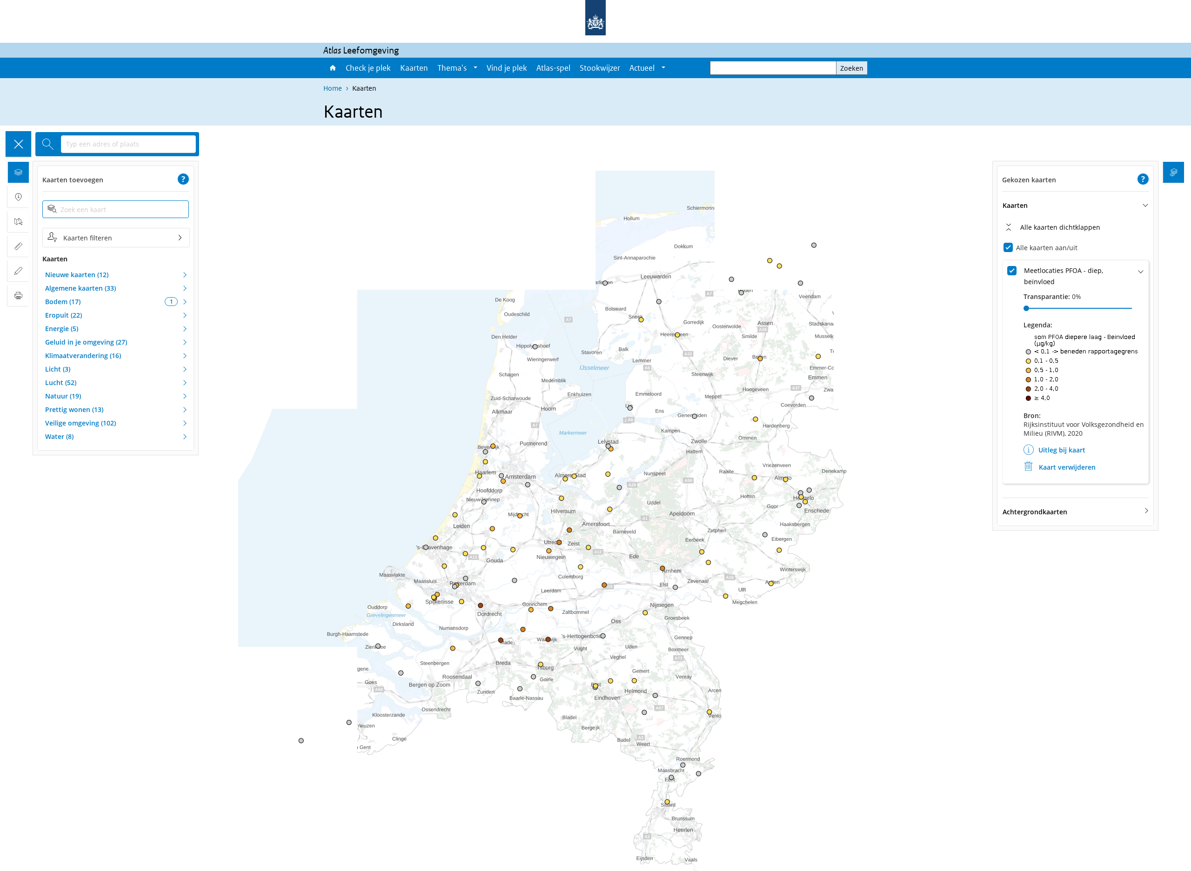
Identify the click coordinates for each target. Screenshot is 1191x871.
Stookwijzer (600, 68)
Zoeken (851, 68)
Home (332, 68)
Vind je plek (507, 68)
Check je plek (368, 68)
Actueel (642, 68)
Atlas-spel (553, 68)
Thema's (452, 68)
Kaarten (414, 68)
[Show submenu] (475, 68)
